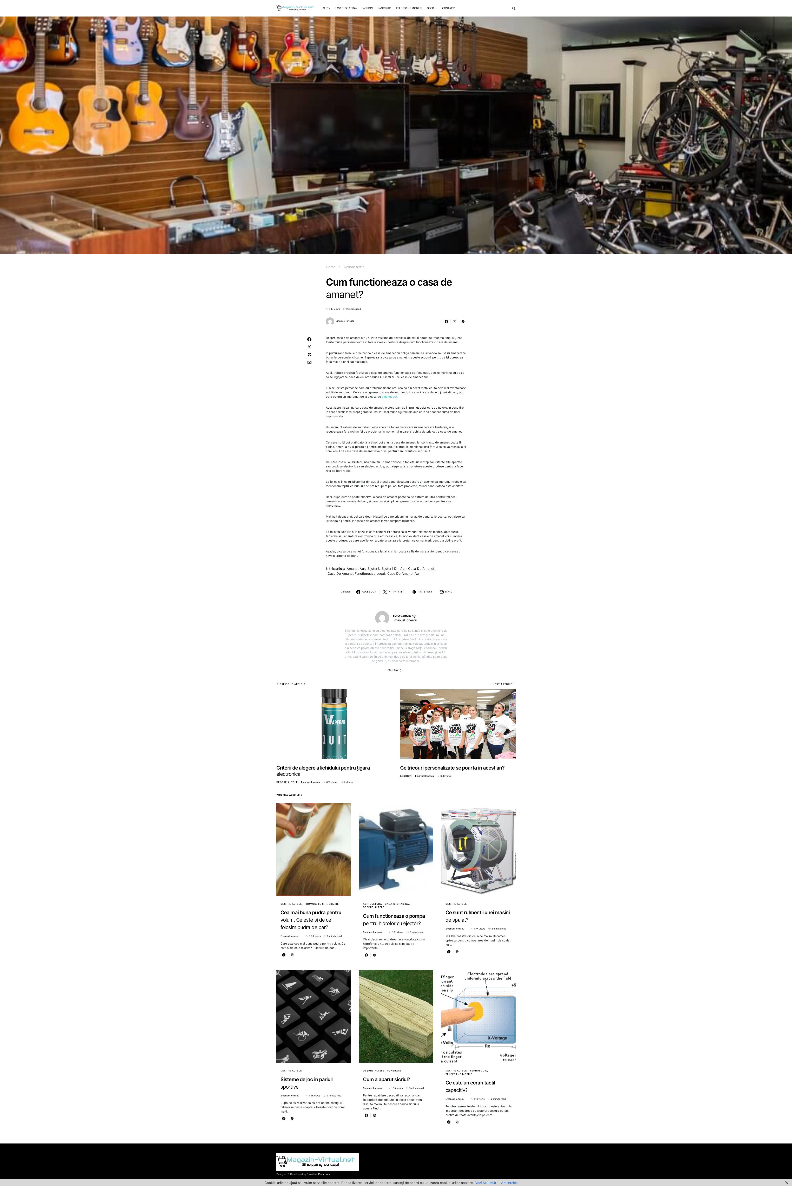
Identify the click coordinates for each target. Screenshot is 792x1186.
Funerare (394, 1070)
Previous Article (293, 684)
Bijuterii (373, 568)
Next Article (502, 684)
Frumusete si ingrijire (322, 903)
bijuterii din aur (394, 568)
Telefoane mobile (459, 1074)
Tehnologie (478, 1070)
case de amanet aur (403, 573)
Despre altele (354, 267)
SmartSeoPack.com (318, 1174)
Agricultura (372, 903)
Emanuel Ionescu (345, 320)
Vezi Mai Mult (485, 1183)
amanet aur (389, 396)
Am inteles (509, 1183)
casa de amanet (421, 568)
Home (330, 267)
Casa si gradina (397, 903)
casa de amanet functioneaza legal (356, 573)
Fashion (406, 776)
